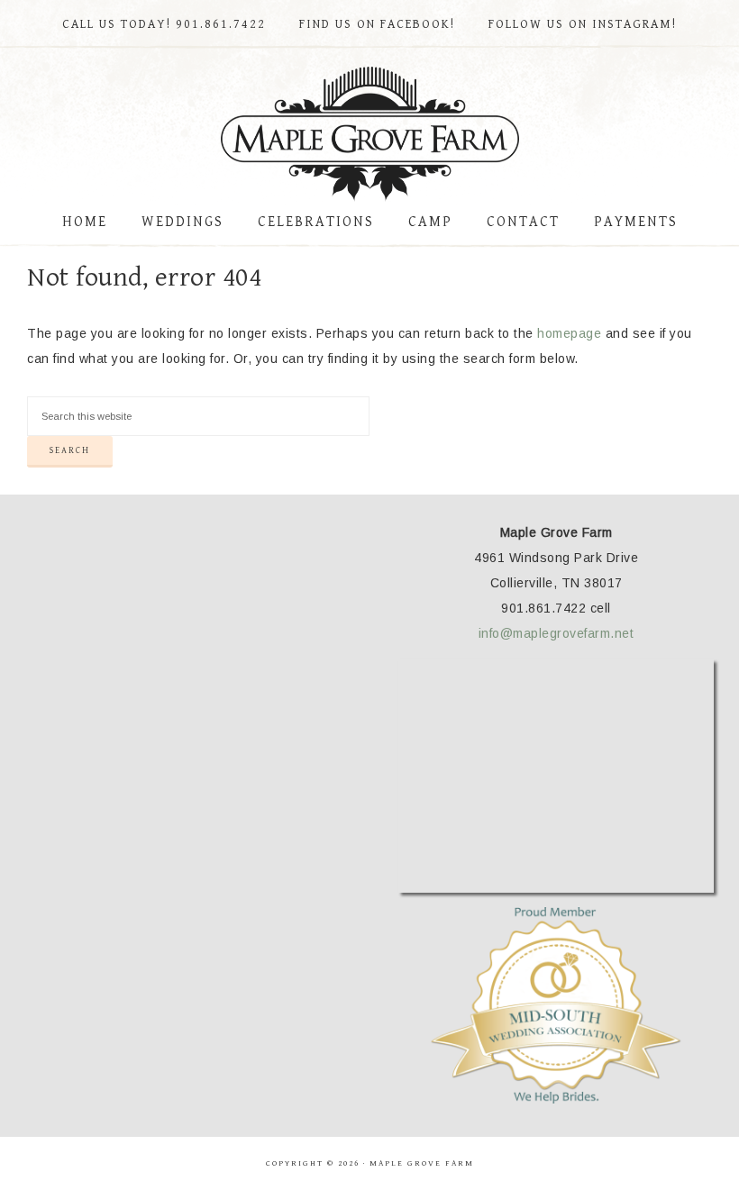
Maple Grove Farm (369, 134)
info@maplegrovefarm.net (556, 633)
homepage (569, 333)
